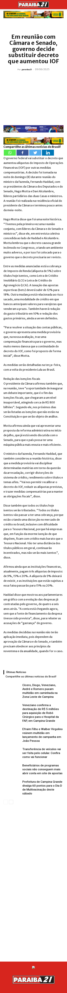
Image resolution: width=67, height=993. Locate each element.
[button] (5, 4)
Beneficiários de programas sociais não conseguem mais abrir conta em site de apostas (42, 769)
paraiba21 (27, 69)
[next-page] (11, 802)
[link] (33, 14)
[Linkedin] (48, 153)
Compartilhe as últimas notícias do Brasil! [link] (32, 146)
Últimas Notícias (16, 672)
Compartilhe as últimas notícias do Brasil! (30, 676)
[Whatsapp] (10, 153)
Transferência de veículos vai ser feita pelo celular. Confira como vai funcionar (41, 753)
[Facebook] (22, 153)
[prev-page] (5, 802)
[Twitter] (35, 153)
